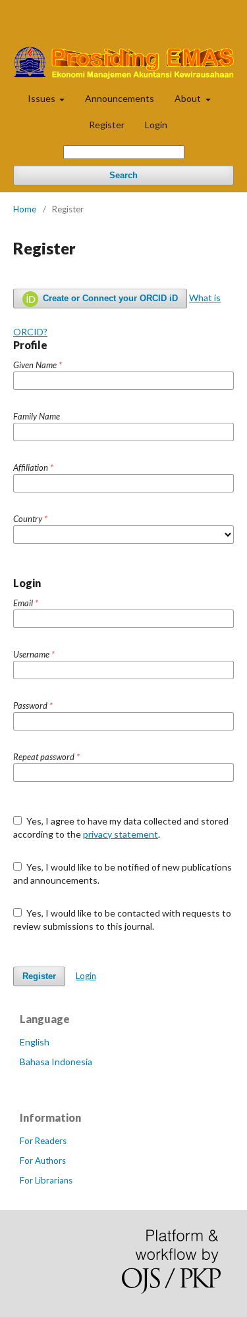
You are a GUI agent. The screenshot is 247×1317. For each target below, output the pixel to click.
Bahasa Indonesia (56, 1061)
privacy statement (120, 834)
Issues (42, 98)
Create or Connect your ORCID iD (109, 298)
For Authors (43, 1160)
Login (156, 124)
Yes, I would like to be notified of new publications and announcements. (122, 873)
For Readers (43, 1141)
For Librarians (46, 1180)
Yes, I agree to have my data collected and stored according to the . (121, 827)
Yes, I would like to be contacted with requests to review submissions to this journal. (122, 919)
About (189, 98)
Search (123, 175)
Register (106, 124)
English (34, 1041)
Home (24, 209)
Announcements (119, 98)
